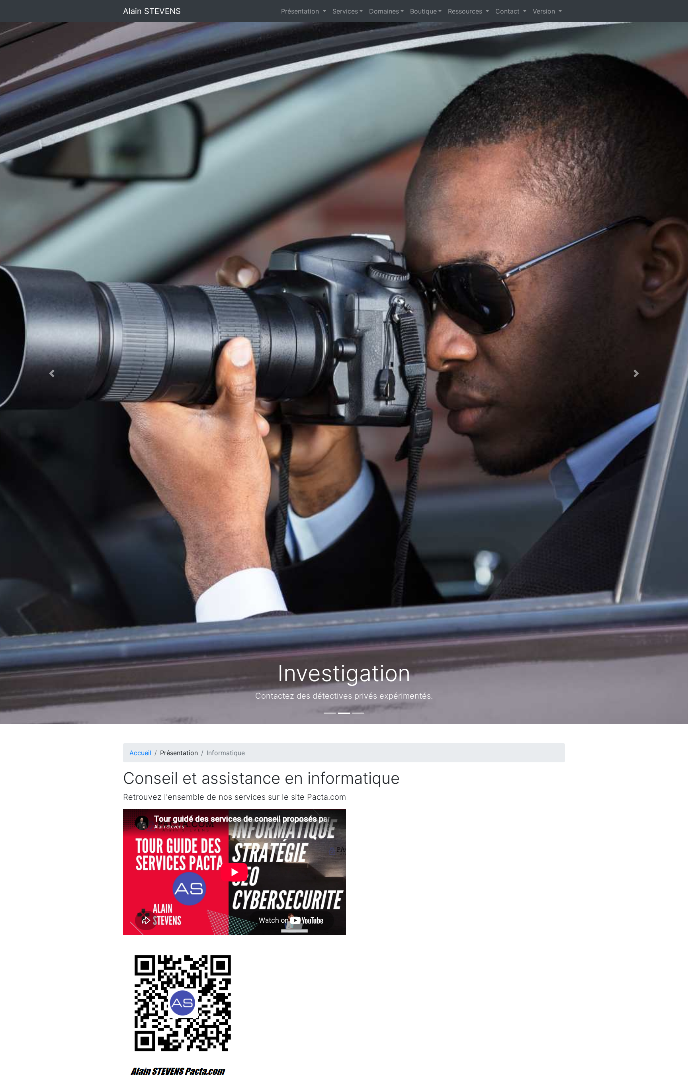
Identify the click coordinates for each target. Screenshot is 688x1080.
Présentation (301, 11)
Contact (508, 11)
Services (345, 11)
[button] (51, 373)
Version (545, 11)
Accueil (140, 753)
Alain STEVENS (152, 11)
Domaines (384, 11)
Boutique (423, 11)
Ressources (466, 11)
